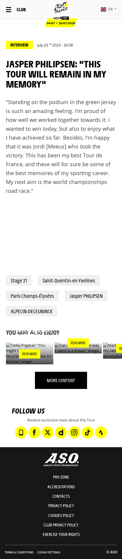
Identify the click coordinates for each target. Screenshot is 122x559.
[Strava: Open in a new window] (101, 432)
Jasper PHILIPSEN (86, 296)
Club (21, 9)
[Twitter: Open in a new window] (48, 432)
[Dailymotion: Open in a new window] (61, 432)
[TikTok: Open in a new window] (88, 432)
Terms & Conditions (19, 552)
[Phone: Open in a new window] (21, 432)
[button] (108, 9)
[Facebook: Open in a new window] (34, 432)
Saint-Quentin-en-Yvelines (69, 280)
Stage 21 (19, 280)
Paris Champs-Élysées (32, 296)
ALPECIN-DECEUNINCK (31, 311)
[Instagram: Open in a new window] (74, 432)
